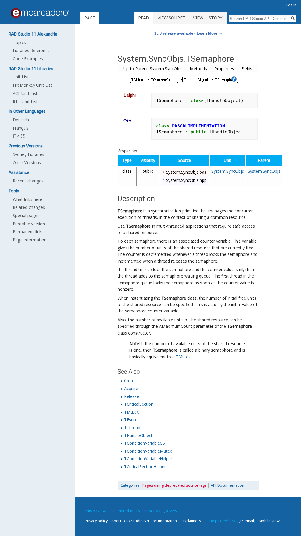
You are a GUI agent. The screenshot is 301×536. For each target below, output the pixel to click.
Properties (224, 68)
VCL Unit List (25, 93)
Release (131, 396)
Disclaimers (191, 520)
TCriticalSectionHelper (145, 466)
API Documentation (227, 485)
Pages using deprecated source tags (174, 485)
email (249, 520)
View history (207, 18)
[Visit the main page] (40, 13)
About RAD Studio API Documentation (144, 520)
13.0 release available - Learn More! (186, 33)
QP (240, 520)
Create (130, 380)
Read (143, 18)
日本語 (19, 136)
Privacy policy (96, 520)
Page (89, 18)
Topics (19, 42)
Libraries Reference (31, 50)
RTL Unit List (25, 101)
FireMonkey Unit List (32, 85)
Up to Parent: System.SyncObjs (153, 68)
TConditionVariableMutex (148, 451)
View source (171, 18)
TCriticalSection (138, 404)
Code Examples (28, 58)
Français (21, 128)
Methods (198, 68)
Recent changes (28, 181)
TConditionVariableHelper (148, 458)
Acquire (131, 388)
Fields (246, 68)
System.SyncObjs (227, 171)
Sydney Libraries (28, 154)
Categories (130, 485)
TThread (132, 427)
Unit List (21, 77)
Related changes (29, 207)
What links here (27, 199)
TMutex (183, 356)
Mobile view (269, 520)
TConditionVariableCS (144, 443)
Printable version (29, 223)
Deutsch (21, 119)
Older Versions (27, 162)
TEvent (130, 419)
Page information (29, 240)
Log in (291, 5)
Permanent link (27, 231)
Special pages (26, 215)
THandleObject (138, 435)
